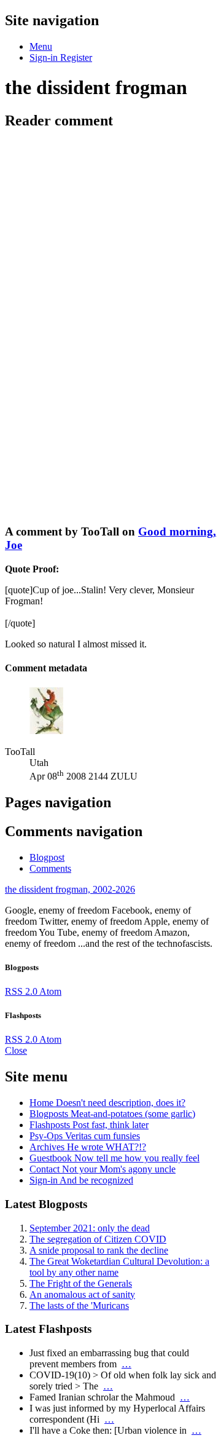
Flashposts (89, 1125)
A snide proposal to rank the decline (98, 1250)
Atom (50, 991)
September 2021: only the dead (89, 1228)
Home (107, 1102)
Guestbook (114, 1158)
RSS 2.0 (22, 991)
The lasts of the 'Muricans (79, 1305)
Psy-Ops (84, 1136)
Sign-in (81, 1180)
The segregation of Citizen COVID (97, 1239)
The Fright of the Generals (80, 1283)
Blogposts (112, 1113)
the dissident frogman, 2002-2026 (70, 889)
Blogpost (46, 857)
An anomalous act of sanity (82, 1294)
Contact (102, 1169)
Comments (50, 868)
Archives (87, 1147)
